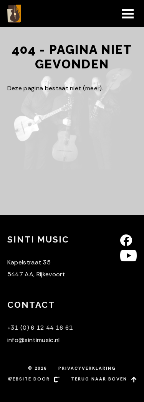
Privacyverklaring (87, 368)
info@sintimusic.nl (33, 340)
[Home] (15, 14)
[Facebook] (128, 240)
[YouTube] (128, 255)
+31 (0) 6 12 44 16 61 (40, 328)
